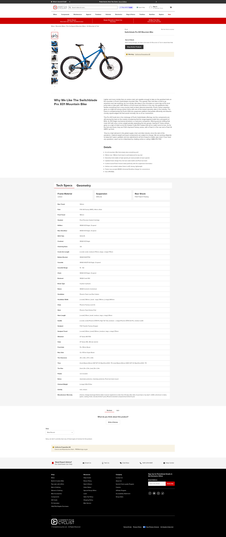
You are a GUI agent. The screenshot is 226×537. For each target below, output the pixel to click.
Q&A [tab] (117, 410)
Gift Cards (54, 500)
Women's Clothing (56, 490)
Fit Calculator (55, 503)
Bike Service (87, 503)
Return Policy (88, 481)
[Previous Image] (54, 30)
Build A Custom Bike (57, 481)
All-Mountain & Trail (93, 26)
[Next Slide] (156, 1)
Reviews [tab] (109, 410)
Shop (52, 475)
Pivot (126, 29)
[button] (126, 7)
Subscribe (170, 484)
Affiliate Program (121, 490)
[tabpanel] (113, 294)
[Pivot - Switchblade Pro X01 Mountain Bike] (54, 35)
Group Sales (119, 497)
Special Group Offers (90, 490)
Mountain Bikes (60, 26)
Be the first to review (167, 29)
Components (55, 497)
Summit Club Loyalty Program (125, 484)
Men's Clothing (55, 487)
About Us (119, 481)
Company (119, 475)
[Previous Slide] (70, 1)
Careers (118, 487)
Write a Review (113, 422)
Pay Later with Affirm (57, 484)
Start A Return (88, 484)
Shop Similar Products (134, 47)
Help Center (87, 478)
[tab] (64, 185)
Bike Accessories (56, 494)
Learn (85, 494)
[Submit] (70, 7)
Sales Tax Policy (88, 497)
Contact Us (119, 478)
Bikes (53, 26)
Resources (87, 475)
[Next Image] (54, 86)
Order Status (87, 487)
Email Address (152, 480)
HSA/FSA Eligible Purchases (60, 506)
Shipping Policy (88, 500)
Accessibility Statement (123, 494)
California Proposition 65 (142, 54)
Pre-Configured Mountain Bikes (76, 26)
